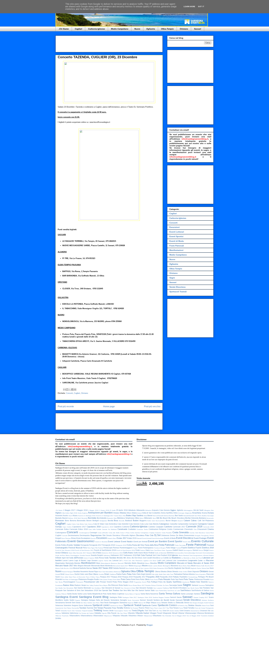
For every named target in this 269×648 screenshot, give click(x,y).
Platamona (82, 579)
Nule (207, 568)
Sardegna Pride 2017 (129, 597)
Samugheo (209, 585)
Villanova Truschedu (62, 616)
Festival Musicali (75, 548)
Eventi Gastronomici (81, 541)
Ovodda (101, 574)
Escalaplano (85, 538)
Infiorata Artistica (208, 555)
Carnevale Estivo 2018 (78, 529)
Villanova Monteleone (205, 613)
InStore (58, 558)
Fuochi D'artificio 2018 (205, 548)
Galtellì (175, 550)
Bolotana (202, 518)
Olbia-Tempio (167, 29)
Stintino (191, 605)
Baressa (171, 515)
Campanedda (183, 524)
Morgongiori (138, 566)
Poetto (96, 579)
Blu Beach (164, 518)
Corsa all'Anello (103, 532)
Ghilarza (64, 553)
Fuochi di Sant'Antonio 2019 (125, 550)
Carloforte (168, 527)
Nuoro (137, 29)
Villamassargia (190, 613)
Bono (67, 520)
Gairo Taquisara (167, 550)
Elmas (73, 538)
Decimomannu (73, 535)
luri (204, 560)
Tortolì (57, 610)
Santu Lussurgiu (187, 594)
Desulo (109, 535)
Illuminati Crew (188, 555)
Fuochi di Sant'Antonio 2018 (105, 550)
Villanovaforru (74, 616)
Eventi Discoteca (184, 538)
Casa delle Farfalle (94, 529)
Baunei (65, 518)
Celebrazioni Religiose (158, 529)
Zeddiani (211, 616)
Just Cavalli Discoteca (151, 558)
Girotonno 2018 (107, 553)
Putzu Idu (162, 582)
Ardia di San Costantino (151, 513)
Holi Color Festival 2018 (162, 555)
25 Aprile (112, 510)
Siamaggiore (114, 602)
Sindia (170, 602)
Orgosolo (195, 571)
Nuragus (70, 571)
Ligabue (146, 560)
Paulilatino (183, 577)
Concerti (69, 393)
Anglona (84, 513)
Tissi (171, 608)
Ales (212, 510)
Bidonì (142, 518)
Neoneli (122, 568)
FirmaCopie (108, 548)
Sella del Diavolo (103, 600)
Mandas (77, 563)
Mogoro (81, 566)
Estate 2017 (122, 538)
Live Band (152, 560)
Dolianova (165, 535)
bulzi (153, 520)
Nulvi (212, 568)
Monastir (87, 566)
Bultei (149, 520)
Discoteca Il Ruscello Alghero (124, 535)
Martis (134, 563)
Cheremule (188, 529)
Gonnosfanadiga (189, 553)
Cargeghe (160, 527)
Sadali (179, 585)
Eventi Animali (146, 538)
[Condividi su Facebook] (72, 389)
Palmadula (178, 574)
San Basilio (59, 588)
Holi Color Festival (144, 555)
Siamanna (123, 602)
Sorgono (75, 605)
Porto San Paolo (177, 579)
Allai (63, 513)
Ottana (95, 574)
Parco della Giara (66, 577)
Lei (120, 560)
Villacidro (131, 613)
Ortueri (67, 574)
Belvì (79, 518)
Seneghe (123, 600)
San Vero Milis (125, 590)
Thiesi (147, 608)
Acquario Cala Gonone (161, 510)
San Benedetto (68, 588)
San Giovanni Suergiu (144, 588)
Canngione (193, 524)
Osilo (82, 574)
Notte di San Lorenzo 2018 (144, 568)
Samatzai (202, 585)
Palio (134, 574)
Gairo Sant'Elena (155, 550)
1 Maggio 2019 (93, 510)
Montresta (109, 566)
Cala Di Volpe (98, 524)
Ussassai (203, 610)
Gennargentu (187, 550)
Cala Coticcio (88, 524)
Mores (131, 566)
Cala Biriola (80, 524)
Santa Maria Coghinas (115, 594)
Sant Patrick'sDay (161, 590)
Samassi (195, 585)
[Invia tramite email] (64, 389)
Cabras (194, 520)
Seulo (106, 602)
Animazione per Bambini (100, 513)
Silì (144, 602)
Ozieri (106, 574)
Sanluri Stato (150, 590)
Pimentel (58, 579)
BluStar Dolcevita (192, 518)
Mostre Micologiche (164, 566)
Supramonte (59, 608)
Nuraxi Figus (93, 571)
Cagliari (78, 29)
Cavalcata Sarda (142, 529)
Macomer (210, 560)
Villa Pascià (111, 613)
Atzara (75, 515)
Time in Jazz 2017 (160, 608)
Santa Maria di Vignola (132, 594)
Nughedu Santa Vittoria (198, 568)
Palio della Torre (168, 574)
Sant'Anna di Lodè (173, 590)
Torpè (185, 608)
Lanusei (115, 560)
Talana (69, 608)
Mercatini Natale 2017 (64, 566)
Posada (206, 579)
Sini (174, 602)
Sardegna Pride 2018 (145, 597)
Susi (65, 608)
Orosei (211, 571)
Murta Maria (187, 566)
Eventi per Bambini (157, 541)
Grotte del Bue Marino (62, 555)
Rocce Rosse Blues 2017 (136, 585)
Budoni (136, 520)
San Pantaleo (205, 588)
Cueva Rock (210, 532)
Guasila (94, 555)
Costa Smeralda (180, 532)
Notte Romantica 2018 (160, 568)
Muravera (174, 566)
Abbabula (132, 510)
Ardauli (139, 513)
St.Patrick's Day (182, 605)
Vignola (104, 613)
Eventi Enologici (200, 538)
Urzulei (172, 610)
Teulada (135, 608)
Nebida (116, 568)
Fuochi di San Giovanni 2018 (65, 550)
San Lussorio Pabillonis (161, 588)
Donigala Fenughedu (202, 535)
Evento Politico (61, 545)
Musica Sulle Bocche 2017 (205, 566)
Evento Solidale (73, 545)
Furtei (137, 550)
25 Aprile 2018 (122, 510)
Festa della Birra (151, 545)
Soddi (206, 602)
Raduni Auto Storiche (199, 582)
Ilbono (181, 555)
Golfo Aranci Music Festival (144, 553)
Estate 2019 (131, 538)
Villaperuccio (108, 616)
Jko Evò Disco (136, 558)
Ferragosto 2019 (120, 545)
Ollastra (163, 571)
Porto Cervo (126, 579)
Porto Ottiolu (144, 579)
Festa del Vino (138, 545)
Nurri (100, 571)
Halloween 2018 (130, 555)
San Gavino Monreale (82, 588)
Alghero (58, 513)
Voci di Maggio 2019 (193, 616)
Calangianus (164, 524)
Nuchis (171, 568)
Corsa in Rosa (125, 532)
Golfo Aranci (128, 553)
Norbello (131, 568)
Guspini (100, 555)
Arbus (129, 513)
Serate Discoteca (177, 287)
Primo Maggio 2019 (125, 582)
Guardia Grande (85, 555)
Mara (98, 563)
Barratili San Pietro (195, 515)
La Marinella (185, 558)
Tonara (176, 608)
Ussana (187, 610)
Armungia (181, 513)
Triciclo (126, 610)
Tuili (146, 610)
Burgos (174, 520)
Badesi (129, 515)
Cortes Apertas (135, 532)
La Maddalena (175, 558)
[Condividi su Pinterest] (75, 389)
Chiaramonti (202, 529)
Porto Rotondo (164, 579)
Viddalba (97, 613)
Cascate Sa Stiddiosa (109, 529)
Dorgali (58, 538)
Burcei (168, 520)
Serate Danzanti (176, 600)
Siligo (148, 602)
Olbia (133, 571)
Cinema (210, 529)
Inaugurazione (197, 555)
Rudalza (148, 585)
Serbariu (204, 600)
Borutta (110, 520)
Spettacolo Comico (167, 605)
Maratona (114, 563)
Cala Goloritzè (123, 524)
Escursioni (174, 227)
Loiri (163, 560)
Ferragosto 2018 (108, 545)
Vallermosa (74, 613)
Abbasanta (140, 510)
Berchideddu (102, 518)
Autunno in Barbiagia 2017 (105, 515)
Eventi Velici (187, 541)
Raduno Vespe (80, 585)
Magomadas (60, 563)
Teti (131, 608)
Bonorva (73, 520)
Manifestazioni (176, 250)
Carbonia (125, 527)
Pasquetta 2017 (139, 577)
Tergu (114, 608)
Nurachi (64, 571)
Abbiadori (148, 510)
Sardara (197, 594)
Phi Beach (210, 577)
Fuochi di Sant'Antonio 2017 (84, 550)
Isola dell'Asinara (76, 558)
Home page (109, 406)
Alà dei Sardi (198, 510)
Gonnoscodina (179, 553)
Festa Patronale (166, 545)
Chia (195, 529)
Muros (181, 566)
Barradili (186, 515)
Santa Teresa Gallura (169, 593)
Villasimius (132, 616)
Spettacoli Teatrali (178, 291)
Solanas (211, 602)
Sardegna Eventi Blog (93, 596)
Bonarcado (210, 518)
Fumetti (178, 548)
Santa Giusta (72, 594)
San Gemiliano (96, 588)
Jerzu (129, 558)
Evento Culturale (202, 541)
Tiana (152, 608)
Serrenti (68, 602)
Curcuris (64, 535)
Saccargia (173, 585)
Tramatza (78, 610)
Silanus (140, 602)
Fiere (89, 548)
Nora (127, 568)
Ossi (90, 574)
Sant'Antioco (185, 590)
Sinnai (186, 602)
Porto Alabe (116, 579)
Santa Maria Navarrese (149, 594)
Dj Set (157, 535)
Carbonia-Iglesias (96, 29)
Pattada (176, 577)
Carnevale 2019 (208, 527)
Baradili (160, 515)
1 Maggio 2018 (82, 510)
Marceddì (121, 563)
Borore (89, 520)
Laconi (65, 560)
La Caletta (165, 558)
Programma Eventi (140, 582)
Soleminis (67, 605)
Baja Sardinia (137, 515)
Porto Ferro (135, 579)
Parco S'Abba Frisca (92, 577)
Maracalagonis (105, 563)
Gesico (211, 550)
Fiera (85, 548)
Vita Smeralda (166, 616)
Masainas (141, 563)
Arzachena (196, 513)
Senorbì (150, 600)
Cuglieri (77, 393)
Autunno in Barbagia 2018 (86, 515)
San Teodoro (114, 590)
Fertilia (129, 545)
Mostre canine (152, 566)
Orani (190, 571)
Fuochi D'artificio (188, 548)
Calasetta (173, 524)
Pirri (63, 579)
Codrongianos (60, 532)
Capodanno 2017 (79, 527)
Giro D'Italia (96, 553)
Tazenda (90, 608)
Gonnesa (170, 553)
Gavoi (180, 550)
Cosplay (151, 532)
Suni (212, 605)
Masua (147, 563)
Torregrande (210, 608)
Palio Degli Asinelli (144, 574)
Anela (80, 513)
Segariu (77, 600)
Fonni (140, 548)
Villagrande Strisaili (170, 613)
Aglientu (180, 510)
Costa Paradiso (167, 532)
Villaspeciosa (148, 616)
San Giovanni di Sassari (111, 588)
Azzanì (116, 515)
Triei (129, 610)
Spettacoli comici (101, 605)
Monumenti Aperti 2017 (120, 566)
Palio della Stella (156, 574)
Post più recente (66, 406)
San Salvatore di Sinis (71, 590)
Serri (74, 602)
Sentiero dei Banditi (161, 600)
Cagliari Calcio (71, 524)
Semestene (115, 600)
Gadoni (142, 550)
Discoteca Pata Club (144, 535)
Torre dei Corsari (200, 608)
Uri (168, 610)
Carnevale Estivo (62, 529)
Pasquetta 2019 (166, 577)
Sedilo (66, 600)
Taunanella (75, 608)
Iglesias (175, 555)
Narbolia (82, 568)
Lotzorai (169, 560)
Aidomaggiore (188, 510)
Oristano (184, 29)
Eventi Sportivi (176, 236)
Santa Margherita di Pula (96, 594)
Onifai (180, 571)
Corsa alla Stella (114, 532)
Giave (70, 553)
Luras (200, 560)
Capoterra (117, 527)
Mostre (145, 566)
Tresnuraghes (118, 610)
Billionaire (148, 518)
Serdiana (211, 600)
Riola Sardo (123, 585)
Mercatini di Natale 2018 (203, 563)
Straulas (198, 605)
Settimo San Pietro (93, 602)
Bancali (155, 515)
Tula (150, 610)
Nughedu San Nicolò (182, 568)
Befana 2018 (72, 518)
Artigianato (188, 513)
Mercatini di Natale (185, 563)
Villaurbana (157, 616)
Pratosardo (79, 582)
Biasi (115, 518)
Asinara (210, 513)
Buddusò (128, 520)
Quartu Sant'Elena (173, 582)
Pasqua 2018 (116, 577)
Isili (67, 558)
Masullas (153, 563)
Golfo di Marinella (160, 553)
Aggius (173, 510)
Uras (164, 610)
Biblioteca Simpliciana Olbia (128, 518)
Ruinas (153, 585)
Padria (118, 574)
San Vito (135, 590)
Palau (129, 574)
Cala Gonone (134, 524)
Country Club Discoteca (197, 532)
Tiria (167, 608)
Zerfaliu (58, 618)
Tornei (181, 608)
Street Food (206, 605)
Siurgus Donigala (198, 602)
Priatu (115, 582)
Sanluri (141, 590)
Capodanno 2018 (94, 527)
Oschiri (77, 574)
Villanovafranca (86, 616)
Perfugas (201, 577)
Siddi (136, 602)
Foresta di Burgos (160, 548)
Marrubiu (127, 563)
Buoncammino (160, 520)
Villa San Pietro (122, 613)
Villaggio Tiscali (156, 613)
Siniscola (179, 603)
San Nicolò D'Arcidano (178, 588)
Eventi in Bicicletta (101, 541)
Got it (201, 6)
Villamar (181, 613)
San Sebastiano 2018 (89, 590)
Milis (75, 566)
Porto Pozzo (154, 579)
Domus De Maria (176, 535)
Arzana (204, 513)
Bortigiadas (103, 520)
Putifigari (154, 582)
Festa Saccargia (180, 545)
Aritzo (175, 513)
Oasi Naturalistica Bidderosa (111, 571)
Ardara (134, 513)
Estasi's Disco (111, 538)
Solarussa (59, 605)
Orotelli (57, 574)
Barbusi (166, 515)
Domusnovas (189, 535)
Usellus (176, 610)
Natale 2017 (97, 568)
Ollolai (169, 571)
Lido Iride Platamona (135, 560)
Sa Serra (166, 585)
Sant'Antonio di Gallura (200, 590)
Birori (154, 518)
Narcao (89, 568)
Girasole (89, 553)
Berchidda (92, 518)
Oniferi (185, 571)
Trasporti (84, 610)
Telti (95, 608)
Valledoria (65, 613)
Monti (102, 566)
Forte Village (171, 548)
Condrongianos (84, 532)
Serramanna (60, 602)
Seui (102, 602)
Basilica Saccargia (208, 515)
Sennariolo (135, 600)
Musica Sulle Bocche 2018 (64, 568)
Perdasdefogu (193, 577)
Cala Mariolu (154, 524)
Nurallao (76, 571)
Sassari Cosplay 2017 (200, 597)
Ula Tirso (159, 610)
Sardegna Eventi (66, 596)
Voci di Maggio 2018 (179, 616)
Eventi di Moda (176, 241)
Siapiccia (130, 602)
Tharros (141, 608)
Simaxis (164, 602)
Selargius (84, 600)
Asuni (70, 515)
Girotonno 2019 (118, 553)
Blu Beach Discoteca (176, 518)
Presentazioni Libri (91, 582)
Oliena (157, 571)
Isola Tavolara (110, 558)
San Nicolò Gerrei (193, 588)
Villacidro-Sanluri (142, 613)
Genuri (201, 550)
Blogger (150, 625)
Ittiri (124, 558)
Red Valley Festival (92, 585)
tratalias (90, 610)
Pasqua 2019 (127, 577)
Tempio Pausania (104, 608)
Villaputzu (116, 616)
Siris (190, 602)
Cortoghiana (145, 532)
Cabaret (187, 520)
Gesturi (58, 553)
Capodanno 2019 (107, 527)
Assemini (58, 515)
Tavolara (82, 608)
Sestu (78, 602)
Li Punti (124, 560)
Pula (148, 582)
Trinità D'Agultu (138, 611)
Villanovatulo (98, 616)
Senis (129, 600)
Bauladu (58, 518)
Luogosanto (192, 560)
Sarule (179, 597)
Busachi (180, 520)
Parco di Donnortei (79, 577)
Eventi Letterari (176, 232)
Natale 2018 (108, 568)
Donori (211, 535)
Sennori (143, 600)
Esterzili (139, 538)
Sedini (71, 600)
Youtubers (204, 616)
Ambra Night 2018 (71, 513)
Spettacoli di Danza (116, 605)
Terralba (120, 608)
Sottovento (88, 605)
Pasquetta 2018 (152, 577)
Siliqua (153, 602)
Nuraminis (84, 571)
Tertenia (127, 608)
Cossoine (158, 532)
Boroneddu (81, 520)
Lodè (159, 560)
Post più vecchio (152, 406)
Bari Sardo (179, 515)
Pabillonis (113, 574)
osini (86, 574)
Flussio (135, 548)
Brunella (121, 520)
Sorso (81, 605)
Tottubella (64, 610)
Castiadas (132, 529)
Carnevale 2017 (179, 527)
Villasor (140, 616)
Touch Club (71, 610)
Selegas (92, 600)
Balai (145, 515)
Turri (154, 610)
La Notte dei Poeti (196, 558)
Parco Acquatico (200, 574)
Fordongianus (148, 548)
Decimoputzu (85, 535)
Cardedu (151, 527)
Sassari (197, 29)
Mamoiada (70, 563)
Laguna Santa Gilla (105, 560)
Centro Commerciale (175, 529)
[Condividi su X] (69, 389)
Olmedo (175, 571)
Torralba (191, 608)
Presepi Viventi (106, 582)
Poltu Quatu (103, 579)
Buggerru (143, 520)
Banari (150, 515)
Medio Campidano (119, 29)
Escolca (93, 538)
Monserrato (95, 566)
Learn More (189, 6)
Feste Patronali (176, 246)
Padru (124, 574)
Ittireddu (120, 558)
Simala (158, 602)
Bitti (157, 518)
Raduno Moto (68, 585)
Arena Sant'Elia (167, 513)
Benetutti (84, 518)
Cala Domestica (111, 524)
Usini (182, 610)
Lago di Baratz (80, 560)
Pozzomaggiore (69, 582)
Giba (74, 553)
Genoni (195, 550)
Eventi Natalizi (127, 541)
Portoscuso (198, 579)
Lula (174, 560)
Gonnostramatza (208, 553)
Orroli (62, 574)
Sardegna (207, 593)
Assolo (65, 515)
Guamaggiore (74, 555)
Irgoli (64, 558)
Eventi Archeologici (158, 538)
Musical (76, 568)
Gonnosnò (199, 553)
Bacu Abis (122, 515)
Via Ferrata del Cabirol (86, 613)
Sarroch (173, 597)
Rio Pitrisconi (113, 585)
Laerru (71, 560)
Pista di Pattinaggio (71, 579)
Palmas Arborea (189, 574)
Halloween (107, 555)
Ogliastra (150, 29)
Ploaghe (90, 579)
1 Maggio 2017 (69, 510)
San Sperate (103, 590)
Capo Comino (67, 527)
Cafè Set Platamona (206, 520)
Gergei (206, 550)
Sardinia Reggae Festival (161, 597)
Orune (72, 574)
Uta (208, 610)
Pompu (110, 579)
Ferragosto (85, 545)
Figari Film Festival (97, 548)
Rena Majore (103, 585)
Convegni (93, 532)
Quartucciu (185, 582)
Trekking (97, 610)
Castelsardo (122, 529)
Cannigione (202, 524)
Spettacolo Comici (149, 605)
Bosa (116, 520)
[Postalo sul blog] (67, 389)
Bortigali (95, 520)
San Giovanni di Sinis (128, 588)
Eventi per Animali (140, 541)
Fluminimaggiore (126, 548)
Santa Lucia (82, 594)
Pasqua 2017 (105, 577)
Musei (193, 566)
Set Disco (84, 602)
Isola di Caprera (89, 558)
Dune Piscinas (66, 538)
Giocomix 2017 (81, 553)
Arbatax (116, 513)
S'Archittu (159, 585)
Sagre (172, 278)
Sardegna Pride (116, 597)
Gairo (148, 550)
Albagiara (207, 510)
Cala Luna (144, 524)
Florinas (116, 548)
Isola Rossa (99, 558)
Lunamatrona (182, 560)
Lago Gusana (92, 560)
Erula (78, 538)
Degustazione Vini (98, 535)
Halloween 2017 (117, 555)
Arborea (123, 513)
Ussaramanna (194, 610)
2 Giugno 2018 (104, 510)
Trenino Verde (108, 610)
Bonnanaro (59, 520)
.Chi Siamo (64, 29)
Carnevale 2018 (194, 526)
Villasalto (124, 616)
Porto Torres (189, 579)
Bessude (110, 518)
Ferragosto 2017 (95, 545)
